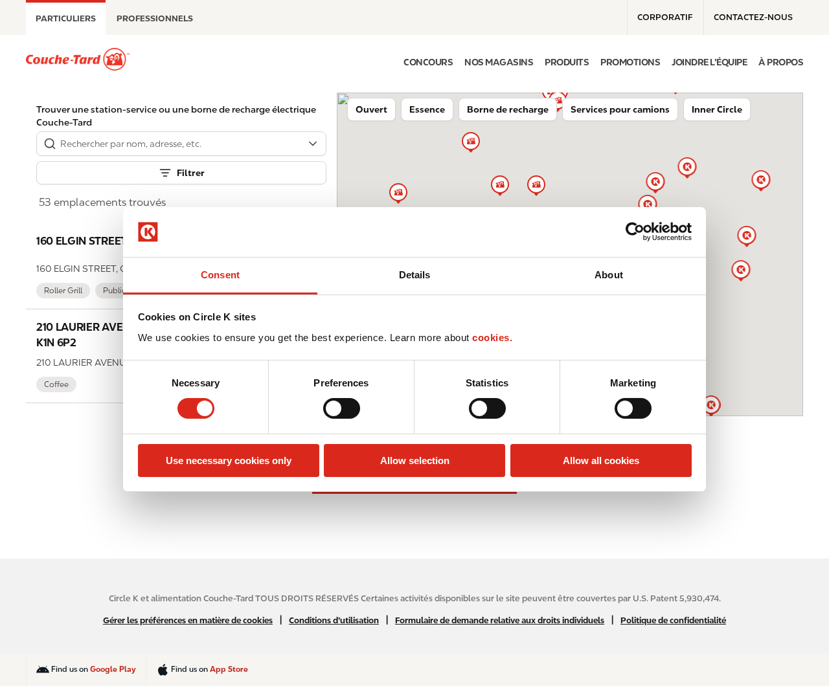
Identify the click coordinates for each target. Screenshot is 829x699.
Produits (567, 62)
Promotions (630, 62)
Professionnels (155, 18)
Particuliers (66, 18)
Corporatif (664, 17)
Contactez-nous (753, 17)
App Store (229, 669)
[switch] (341, 408)
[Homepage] (78, 59)
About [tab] (609, 274)
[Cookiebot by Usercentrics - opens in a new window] (635, 231)
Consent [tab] (220, 274)
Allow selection (414, 460)
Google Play (113, 669)
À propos (780, 62)
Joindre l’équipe (709, 62)
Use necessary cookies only (228, 460)
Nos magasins (498, 62)
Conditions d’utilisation (334, 620)
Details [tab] (415, 274)
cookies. (492, 337)
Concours (428, 62)
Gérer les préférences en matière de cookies (188, 620)
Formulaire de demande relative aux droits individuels (499, 620)
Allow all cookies (601, 460)
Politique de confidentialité (673, 620)
